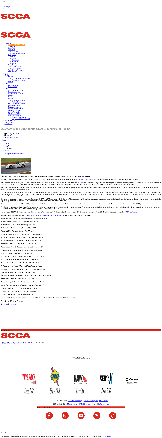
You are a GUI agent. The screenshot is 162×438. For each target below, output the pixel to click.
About (6, 88)
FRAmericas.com (73, 404)
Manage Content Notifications (14, 154)
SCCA (9, 132)
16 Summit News (12, 137)
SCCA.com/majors (131, 212)
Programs (7, 43)
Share (5, 157)
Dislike (12, 304)
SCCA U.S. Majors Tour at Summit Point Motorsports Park (46, 215)
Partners (11, 98)
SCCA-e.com (103, 401)
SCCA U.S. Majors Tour (84, 179)
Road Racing (12, 65)
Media (6, 75)
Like (5, 304)
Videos (10, 77)
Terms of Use (5, 342)
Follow (4, 140)
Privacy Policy (15, 342)
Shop (6, 83)
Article (6, 143)
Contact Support (26, 342)
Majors (9, 135)
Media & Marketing (14, 115)
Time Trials (12, 58)
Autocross (11, 50)
